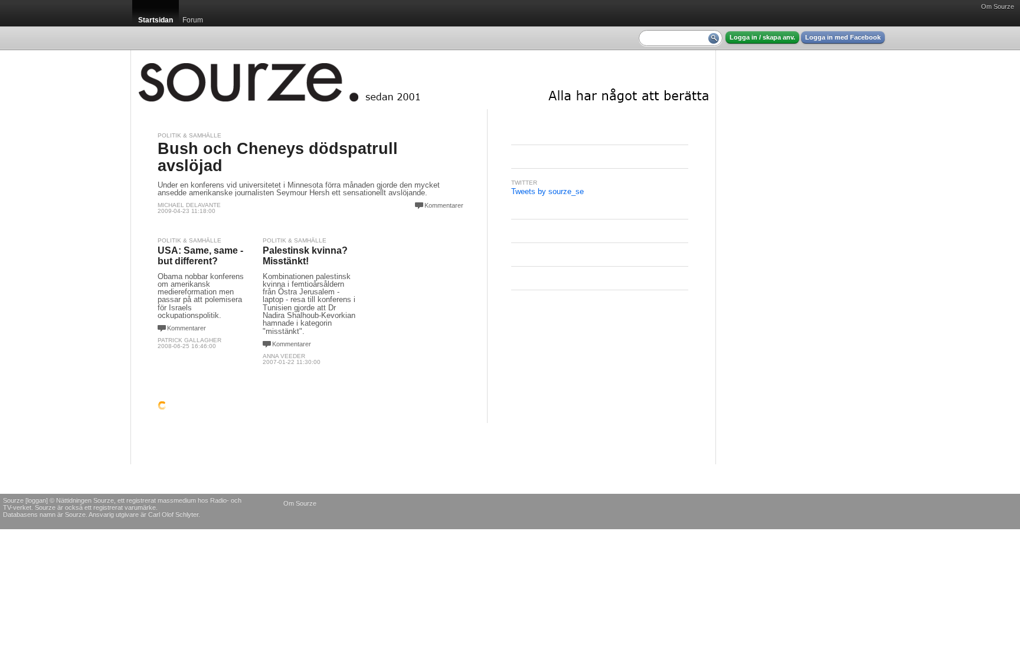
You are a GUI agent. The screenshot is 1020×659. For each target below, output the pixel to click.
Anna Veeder (284, 356)
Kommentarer (443, 205)
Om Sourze (997, 6)
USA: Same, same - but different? (200, 255)
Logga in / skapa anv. (762, 37)
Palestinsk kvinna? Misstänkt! (305, 255)
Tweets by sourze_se (547, 191)
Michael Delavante (189, 205)
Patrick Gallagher (189, 340)
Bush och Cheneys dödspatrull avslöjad (278, 157)
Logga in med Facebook (843, 37)
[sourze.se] (423, 79)
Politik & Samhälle (189, 135)
